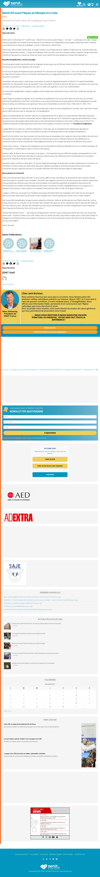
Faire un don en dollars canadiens (50, 332)
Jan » (9, 711)
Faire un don (50, 328)
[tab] (40, 810)
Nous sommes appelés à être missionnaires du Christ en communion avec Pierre (29, 597)
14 (37, 699)
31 (76, 707)
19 (10, 703)
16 (63, 699)
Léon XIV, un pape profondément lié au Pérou (20, 724)
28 (37, 707)
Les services (44, 854)
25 (89, 703)
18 (89, 699)
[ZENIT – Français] (28, 4)
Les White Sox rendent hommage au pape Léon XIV (19, 603)
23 (63, 703)
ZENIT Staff (25, 26)
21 (37, 703)
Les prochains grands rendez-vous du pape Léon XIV (23, 739)
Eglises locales (38, 26)
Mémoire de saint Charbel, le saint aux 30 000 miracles (28, 643)
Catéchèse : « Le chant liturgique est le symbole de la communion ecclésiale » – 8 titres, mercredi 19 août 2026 (37, 600)
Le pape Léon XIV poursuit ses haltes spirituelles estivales (24, 753)
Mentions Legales (56, 854)
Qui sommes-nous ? (22, 854)
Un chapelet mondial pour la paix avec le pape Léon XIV (28, 633)
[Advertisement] (50, 353)
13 (24, 699)
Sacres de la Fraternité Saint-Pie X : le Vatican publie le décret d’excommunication (36, 623)
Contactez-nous (79, 854)
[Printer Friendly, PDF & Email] (92, 37)
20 (24, 703)
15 (50, 699)
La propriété (34, 854)
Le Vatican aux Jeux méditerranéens (15, 606)
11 (89, 695)
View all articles (8, 284)
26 (10, 707)
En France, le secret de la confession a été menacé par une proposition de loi (35, 653)
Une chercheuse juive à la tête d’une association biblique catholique (24, 609)
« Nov (5, 711)
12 (10, 699)
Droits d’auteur (68, 854)
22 (50, 703)
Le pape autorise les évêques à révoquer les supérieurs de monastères (33, 663)
